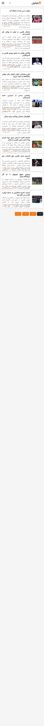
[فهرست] (3, 3)
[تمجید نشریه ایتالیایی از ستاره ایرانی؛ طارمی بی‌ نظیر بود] (22, 199)
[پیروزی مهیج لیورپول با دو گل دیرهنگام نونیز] (22, 181)
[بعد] (18, 214)
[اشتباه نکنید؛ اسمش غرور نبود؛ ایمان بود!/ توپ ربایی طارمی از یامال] (22, 144)
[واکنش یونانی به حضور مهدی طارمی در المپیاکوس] (22, 61)
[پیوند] (36, 3)
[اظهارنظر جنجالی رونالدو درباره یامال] (22, 124)
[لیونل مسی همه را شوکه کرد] (22, 19)
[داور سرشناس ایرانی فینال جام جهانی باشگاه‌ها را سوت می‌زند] (22, 82)
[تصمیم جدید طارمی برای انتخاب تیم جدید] (22, 162)
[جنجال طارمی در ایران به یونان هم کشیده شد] (22, 40)
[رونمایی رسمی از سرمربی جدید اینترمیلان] (22, 103)
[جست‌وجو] (10, 3)
